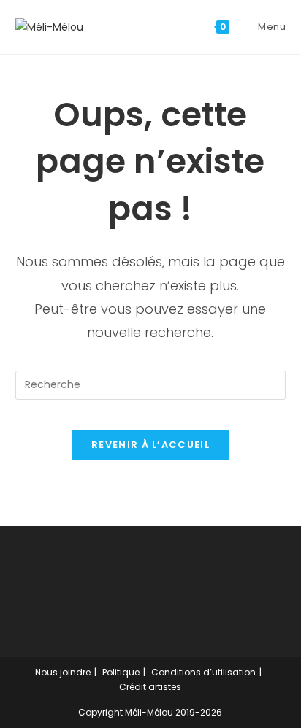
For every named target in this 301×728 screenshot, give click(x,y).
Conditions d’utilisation (203, 672)
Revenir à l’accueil (150, 445)
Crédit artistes (150, 687)
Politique (121, 672)
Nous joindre (63, 672)
